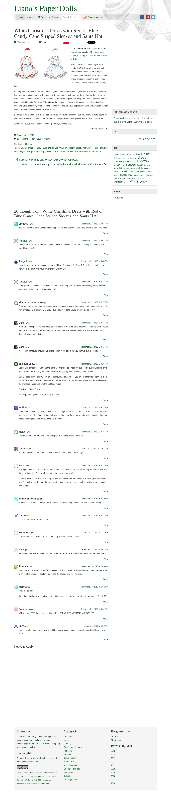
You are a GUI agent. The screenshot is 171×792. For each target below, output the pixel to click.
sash (151, 175)
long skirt (118, 168)
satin (115, 178)
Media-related (70, 762)
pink (137, 171)
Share (43, 42)
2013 (113, 758)
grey (124, 165)
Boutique (117, 158)
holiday (79, 148)
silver (124, 178)
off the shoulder (144, 168)
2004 (113, 783)
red (58, 151)
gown (144, 161)
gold (136, 161)
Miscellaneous (70, 765)
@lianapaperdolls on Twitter (37, 744)
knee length (93, 148)
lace (101, 148)
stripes (73, 151)
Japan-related (70, 758)
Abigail (23, 240)
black (139, 154)
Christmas (59, 148)
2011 (113, 765)
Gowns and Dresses (73, 747)
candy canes (41, 148)
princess (143, 172)
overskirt (123, 171)
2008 (113, 776)
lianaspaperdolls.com (40, 784)
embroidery (70, 148)
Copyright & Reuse (41, 758)
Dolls (66, 740)
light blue (147, 165)
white (98, 151)
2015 (113, 751)
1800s (116, 154)
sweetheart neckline (86, 151)
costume (125, 158)
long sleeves (24, 151)
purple (123, 174)
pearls (132, 172)
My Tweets (118, 198)
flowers (129, 161)
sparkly (142, 178)
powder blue (36, 151)
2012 (113, 762)
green (117, 164)
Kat (21, 549)
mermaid (134, 168)
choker (51, 148)
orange (116, 171)
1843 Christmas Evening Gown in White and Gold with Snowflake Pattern (63, 164)
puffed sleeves (49, 151)
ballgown (121, 154)
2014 (113, 755)
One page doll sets (72, 769)
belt (134, 154)
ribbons (136, 175)
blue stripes (75, 52)
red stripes (101, 48)
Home (20, 17)
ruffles (146, 175)
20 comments (23, 42)
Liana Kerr (39, 773)
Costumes (133, 158)
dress (142, 157)
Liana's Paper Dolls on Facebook (36, 740)
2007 (113, 780)
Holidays (29, 144)
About (30, 17)
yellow (143, 181)
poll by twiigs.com (99, 128)
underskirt (118, 182)
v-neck (126, 182)
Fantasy (67, 744)
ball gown (128, 154)
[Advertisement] (61, 187)
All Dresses (54, 17)
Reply (105, 233)
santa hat (65, 151)
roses (141, 175)
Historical (68, 751)
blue (21, 148)
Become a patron (95, 17)
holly (85, 148)
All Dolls (41, 17)
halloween (131, 165)
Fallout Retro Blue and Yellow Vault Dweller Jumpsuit (48, 159)
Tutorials (67, 776)
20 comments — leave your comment (33, 139)
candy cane (29, 148)
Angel (22, 448)
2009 (113, 773)
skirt (128, 178)
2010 (113, 769)
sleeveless (135, 178)
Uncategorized (70, 780)
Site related (69, 772)
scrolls (120, 178)
